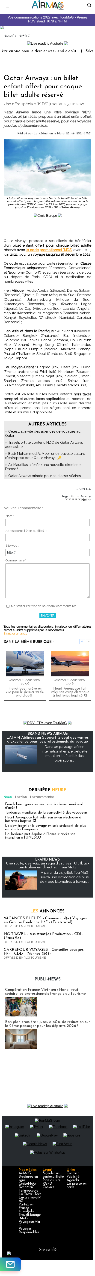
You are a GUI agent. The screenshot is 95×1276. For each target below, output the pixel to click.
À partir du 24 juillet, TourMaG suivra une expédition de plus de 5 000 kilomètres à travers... (64, 877)
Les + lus (21, 797)
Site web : (12, 545)
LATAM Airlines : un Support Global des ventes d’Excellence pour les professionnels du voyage (47, 739)
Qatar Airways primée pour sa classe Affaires (44, 476)
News (8, 797)
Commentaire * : (16, 560)
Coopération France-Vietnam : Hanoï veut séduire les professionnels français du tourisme (45, 992)
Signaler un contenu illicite (53, 1175)
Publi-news (48, 979)
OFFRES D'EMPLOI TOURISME (25, 926)
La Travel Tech (30, 1194)
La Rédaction (43, 133)
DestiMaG (26, 1187)
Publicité (73, 1177)
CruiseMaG (27, 1184)
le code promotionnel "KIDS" (49, 250)
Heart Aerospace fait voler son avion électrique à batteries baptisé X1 (70, 692)
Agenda (73, 1180)
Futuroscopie (28, 1190)
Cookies (48, 1187)
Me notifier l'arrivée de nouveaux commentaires (43, 606)
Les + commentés (42, 797)
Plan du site (52, 1180)
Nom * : (10, 516)
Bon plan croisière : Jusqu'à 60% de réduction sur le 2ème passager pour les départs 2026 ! (47, 1024)
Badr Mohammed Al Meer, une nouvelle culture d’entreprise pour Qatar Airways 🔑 (45, 456)
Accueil (8, 35)
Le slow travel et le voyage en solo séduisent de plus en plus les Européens (45, 827)
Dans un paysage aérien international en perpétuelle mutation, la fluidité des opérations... (64, 753)
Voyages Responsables (29, 1230)
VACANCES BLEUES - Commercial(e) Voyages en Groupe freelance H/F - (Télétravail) (45, 920)
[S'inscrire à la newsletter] (10, 1264)
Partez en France (26, 1206)
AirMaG (24, 35)
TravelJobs (27, 1211)
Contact (73, 1173)
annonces (47, 911)
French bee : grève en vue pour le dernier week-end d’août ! (25, 692)
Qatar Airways (81, 496)
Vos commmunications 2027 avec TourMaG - (48, 19)
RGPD (47, 1184)
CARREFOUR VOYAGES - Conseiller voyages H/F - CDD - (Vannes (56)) (43, 952)
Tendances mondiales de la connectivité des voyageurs (46, 813)
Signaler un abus (15, 633)
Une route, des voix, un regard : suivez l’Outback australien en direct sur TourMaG (47, 865)
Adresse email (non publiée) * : (26, 531)
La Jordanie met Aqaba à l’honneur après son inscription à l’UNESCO (40, 836)
